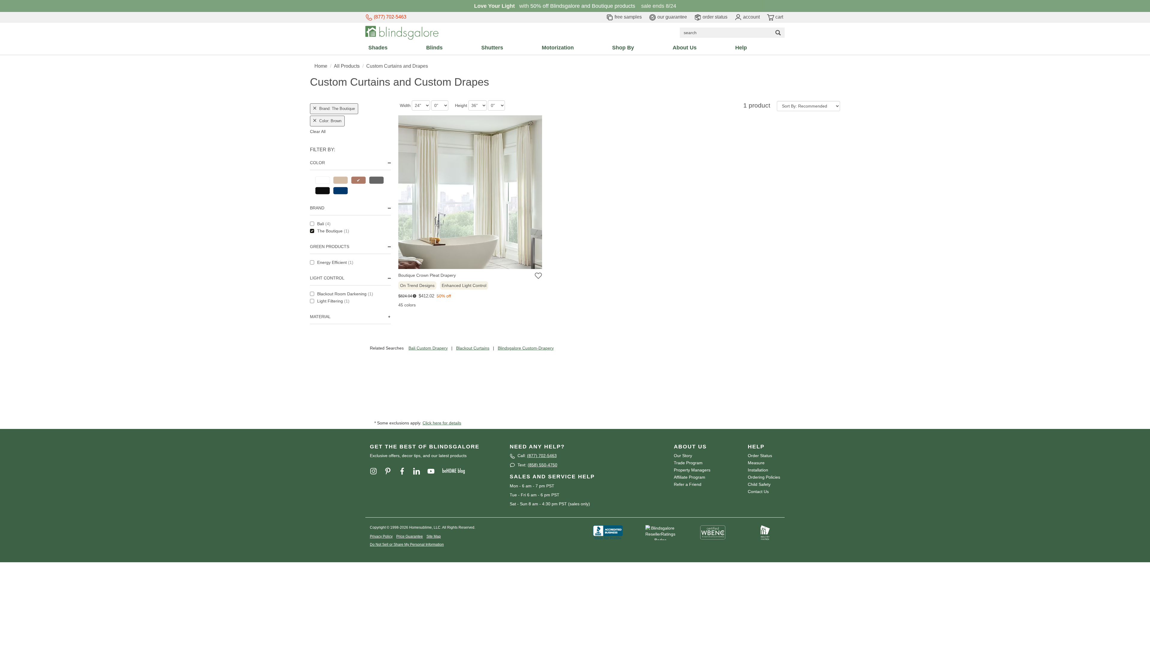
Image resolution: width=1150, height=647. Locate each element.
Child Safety (759, 484)
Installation (758, 470)
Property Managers (692, 470)
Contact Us (758, 491)
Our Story (683, 455)
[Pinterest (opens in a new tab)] (391, 470)
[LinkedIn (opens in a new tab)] (420, 470)
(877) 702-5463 (389, 16)
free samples (627, 16)
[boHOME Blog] (456, 470)
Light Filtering (333, 301)
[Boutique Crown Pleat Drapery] (470, 193)
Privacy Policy (381, 536)
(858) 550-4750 (542, 464)
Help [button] (741, 48)
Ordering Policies (764, 477)
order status (714, 16)
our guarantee (671, 16)
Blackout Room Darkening (345, 293)
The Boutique (333, 231)
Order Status (760, 455)
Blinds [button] (434, 48)
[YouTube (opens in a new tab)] (434, 470)
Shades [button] (378, 48)
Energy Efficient (335, 262)
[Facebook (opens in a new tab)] (406, 470)
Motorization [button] (558, 48)
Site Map (433, 536)
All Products (347, 66)
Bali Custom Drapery (428, 348)
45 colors (407, 305)
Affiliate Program (689, 477)
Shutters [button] (492, 48)
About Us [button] (685, 48)
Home (320, 66)
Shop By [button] (623, 48)
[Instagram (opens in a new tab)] (377, 470)
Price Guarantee (409, 536)
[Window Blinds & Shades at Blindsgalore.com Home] (401, 32)
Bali (324, 223)
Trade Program (688, 462)
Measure (756, 462)
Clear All (318, 131)
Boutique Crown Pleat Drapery (427, 275)
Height (461, 105)
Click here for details (442, 423)
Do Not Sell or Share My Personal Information (407, 544)
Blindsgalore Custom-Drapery (526, 348)
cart (778, 16)
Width (405, 105)
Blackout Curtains (472, 348)
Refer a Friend (687, 484)
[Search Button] (778, 33)
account (751, 16)
